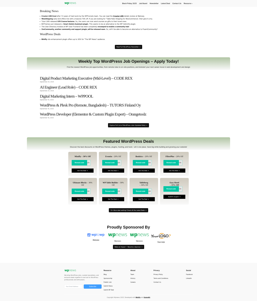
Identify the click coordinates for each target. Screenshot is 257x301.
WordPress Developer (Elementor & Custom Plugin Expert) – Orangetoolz (93, 114)
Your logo (161, 242)
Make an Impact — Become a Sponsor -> (129, 247)
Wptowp (96, 240)
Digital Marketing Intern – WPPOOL (66, 96)
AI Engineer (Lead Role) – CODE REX (68, 87)
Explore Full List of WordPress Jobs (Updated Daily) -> (128, 125)
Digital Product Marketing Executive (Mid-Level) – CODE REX (86, 78)
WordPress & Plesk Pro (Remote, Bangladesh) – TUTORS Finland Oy (90, 105)
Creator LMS (118, 16)
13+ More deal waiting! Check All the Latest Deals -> (128, 210)
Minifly (138, 297)
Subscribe (92, 286)
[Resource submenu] (192, 3)
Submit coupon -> (174, 197)
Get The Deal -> (82, 170)
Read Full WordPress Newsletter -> (128, 47)
